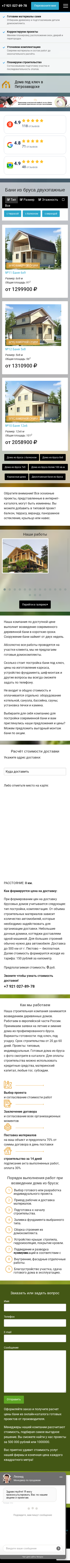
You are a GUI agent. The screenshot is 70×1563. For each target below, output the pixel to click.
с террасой (13, 213)
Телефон (9, 1316)
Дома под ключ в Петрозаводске (29, 84)
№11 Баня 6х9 (15, 273)
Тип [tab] (13, 200)
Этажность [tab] (49, 200)
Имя (6, 1301)
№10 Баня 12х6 (16, 426)
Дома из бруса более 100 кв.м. (48, 467)
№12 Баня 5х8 (15, 349)
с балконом (31, 213)
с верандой (51, 213)
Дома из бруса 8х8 (52, 457)
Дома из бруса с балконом (22, 457)
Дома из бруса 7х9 (15, 467)
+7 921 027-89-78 (14, 6)
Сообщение (11, 1347)
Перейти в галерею (34, 604)
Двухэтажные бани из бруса (47, 476)
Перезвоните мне (45, 5)
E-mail (7, 1332)
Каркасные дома (16, 476)
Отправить (14, 1399)
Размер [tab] (28, 200)
